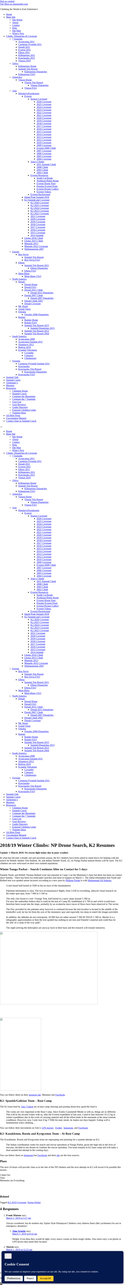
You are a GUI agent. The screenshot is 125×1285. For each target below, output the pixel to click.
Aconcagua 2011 (26, 41)
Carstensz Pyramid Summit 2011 (34, 363)
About (15, 22)
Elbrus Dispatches (39, 268)
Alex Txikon (27, 1106)
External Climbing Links (24, 410)
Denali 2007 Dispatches (42, 298)
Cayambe (29, 352)
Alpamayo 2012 (26, 344)
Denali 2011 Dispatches (41, 292)
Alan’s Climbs (37, 161)
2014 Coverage (44, 134)
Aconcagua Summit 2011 (30, 342)
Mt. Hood (23, 306)
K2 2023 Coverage (39, 211)
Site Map (16, 30)
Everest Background (40, 194)
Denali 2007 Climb (33, 295)
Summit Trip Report (28, 69)
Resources (11, 388)
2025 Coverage (44, 104)
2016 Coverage (44, 129)
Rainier (21, 317)
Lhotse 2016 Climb (33, 238)
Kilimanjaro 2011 (26, 55)
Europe (15, 251)
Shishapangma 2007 (34, 249)
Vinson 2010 (24, 60)
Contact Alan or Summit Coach (21, 421)
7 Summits (17, 39)
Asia (14, 90)
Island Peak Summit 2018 (36, 197)
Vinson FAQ (30, 88)
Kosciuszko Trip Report (29, 369)
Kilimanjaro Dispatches (35, 71)
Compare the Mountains (23, 396)
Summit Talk (12, 377)
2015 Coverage (44, 131)
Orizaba (22, 311)
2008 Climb (42, 167)
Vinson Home (25, 80)
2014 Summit (36, 235)
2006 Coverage (44, 153)
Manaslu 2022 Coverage (36, 246)
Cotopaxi (28, 355)
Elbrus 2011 (24, 52)
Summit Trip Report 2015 (36, 325)
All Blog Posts (13, 415)
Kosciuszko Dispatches (35, 372)
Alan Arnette (19, 1231)
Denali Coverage (32, 303)
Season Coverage (38, 99)
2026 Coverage (44, 101)
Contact (16, 25)
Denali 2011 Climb (33, 290)
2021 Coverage (44, 115)
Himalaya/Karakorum (28, 93)
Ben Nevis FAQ (32, 260)
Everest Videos (44, 191)
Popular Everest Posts (47, 186)
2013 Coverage (44, 137)
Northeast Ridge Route (48, 180)
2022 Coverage (44, 112)
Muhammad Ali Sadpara (99, 880)
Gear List (16, 402)
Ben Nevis (23, 254)
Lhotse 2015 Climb (33, 241)
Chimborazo (30, 358)
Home (9, 14)
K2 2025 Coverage (39, 205)
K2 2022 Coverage (39, 213)
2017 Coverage (44, 126)
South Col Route (45, 178)
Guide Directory (20, 407)
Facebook (60, 1095)
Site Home (17, 19)
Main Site (10, 17)
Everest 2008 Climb (46, 148)
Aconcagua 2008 (26, 339)
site (58, 1155)
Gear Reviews (19, 404)
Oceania (16, 361)
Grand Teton (24, 309)
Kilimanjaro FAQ (26, 74)
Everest (28, 96)
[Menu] (1, 426)
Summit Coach (13, 380)
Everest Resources (39, 175)
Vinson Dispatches (39, 85)
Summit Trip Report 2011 (36, 265)
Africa (15, 63)
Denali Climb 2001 (33, 301)
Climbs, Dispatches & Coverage (21, 36)
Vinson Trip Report (33, 82)
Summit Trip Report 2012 (36, 331)
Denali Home (30, 284)
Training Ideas (19, 412)
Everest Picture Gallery (48, 189)
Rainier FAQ (30, 322)
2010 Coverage (44, 142)
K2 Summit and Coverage (37, 200)
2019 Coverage (44, 120)
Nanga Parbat (34, 1202)
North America (19, 279)
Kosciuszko (24, 366)
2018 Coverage (44, 123)
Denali (21, 281)
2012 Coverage (44, 140)
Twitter (58, 1128)
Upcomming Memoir (16, 418)
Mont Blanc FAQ (32, 276)
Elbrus (21, 262)
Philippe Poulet (73, 880)
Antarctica (17, 77)
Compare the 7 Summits (23, 399)
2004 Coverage (44, 159)
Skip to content (7, 1)
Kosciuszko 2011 (26, 58)
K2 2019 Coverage (17, 1202)
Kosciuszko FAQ (26, 374)
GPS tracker (47, 1128)
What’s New (18, 33)
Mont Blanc (24, 273)
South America (19, 336)
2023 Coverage (44, 110)
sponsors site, (35, 1095)
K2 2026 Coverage (39, 202)
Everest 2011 (24, 50)
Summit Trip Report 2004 (36, 333)
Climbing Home (20, 391)
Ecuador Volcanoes (27, 350)
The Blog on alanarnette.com (14, 4)
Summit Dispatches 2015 (42, 328)
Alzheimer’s (12, 382)
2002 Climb (42, 172)
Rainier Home (31, 320)
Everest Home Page (46, 183)
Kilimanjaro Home (27, 66)
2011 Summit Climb (46, 164)
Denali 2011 (24, 47)
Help (14, 28)
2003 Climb (42, 170)
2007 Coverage (44, 150)
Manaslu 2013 (31, 243)
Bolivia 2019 (24, 347)
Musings (10, 385)
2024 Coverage (44, 107)
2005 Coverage (44, 156)
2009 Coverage (44, 145)
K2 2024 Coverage (39, 208)
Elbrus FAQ (30, 271)
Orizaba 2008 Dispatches (36, 314)
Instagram (68, 1128)
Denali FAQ (30, 287)
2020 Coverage (44, 118)
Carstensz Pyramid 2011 (30, 44)
